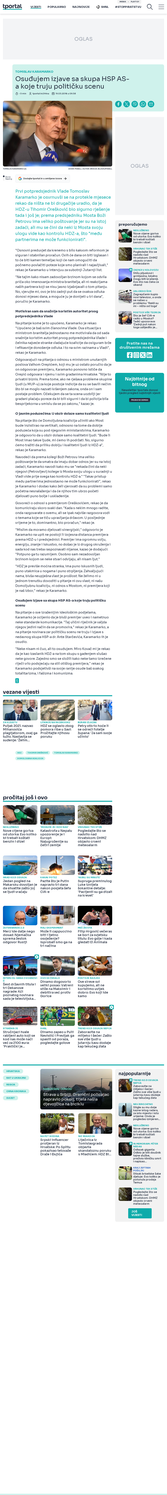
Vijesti (35, 7)
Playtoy (135, 2)
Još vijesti (136, 1213)
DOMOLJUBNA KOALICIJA (30, 758)
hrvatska (13, 1071)
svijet (10, 1097)
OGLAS (83, 39)
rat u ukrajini (16, 1077)
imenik (123, 2)
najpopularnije (135, 1073)
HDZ (19, 753)
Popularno (57, 7)
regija (10, 1084)
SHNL (105, 7)
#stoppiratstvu (128, 7)
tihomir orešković (38, 753)
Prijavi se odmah (139, 400)
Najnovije (81, 7)
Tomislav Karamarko (66, 753)
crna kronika (16, 1091)
